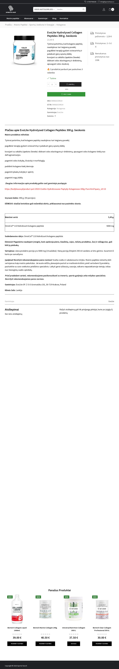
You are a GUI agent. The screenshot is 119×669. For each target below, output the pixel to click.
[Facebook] (55, 116)
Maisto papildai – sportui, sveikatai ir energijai (34, 24)
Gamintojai (42, 18)
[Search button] (83, 9)
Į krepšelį (71, 84)
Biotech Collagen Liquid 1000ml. (17, 629)
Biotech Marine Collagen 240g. (45, 628)
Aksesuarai (28, 18)
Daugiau (73, 644)
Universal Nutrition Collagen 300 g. (73, 629)
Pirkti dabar (67, 94)
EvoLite (60, 112)
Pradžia (8, 24)
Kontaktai (64, 18)
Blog (54, 18)
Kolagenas (61, 24)
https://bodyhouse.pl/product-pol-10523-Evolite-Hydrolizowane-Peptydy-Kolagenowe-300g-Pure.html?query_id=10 (55, 189)
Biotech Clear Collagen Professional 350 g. (102, 629)
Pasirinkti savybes (17, 644)
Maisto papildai (13, 18)
